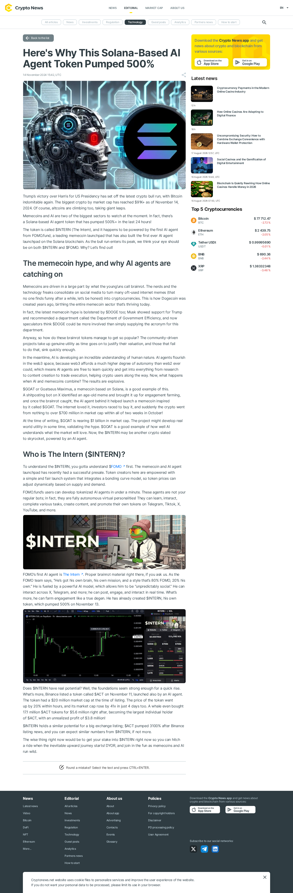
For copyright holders (161, 813)
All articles (51, 22)
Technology (135, 22)
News (113, 8)
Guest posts (158, 22)
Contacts (112, 827)
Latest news (30, 806)
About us (177, 8)
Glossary (111, 841)
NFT (25, 834)
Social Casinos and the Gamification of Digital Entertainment (241, 161)
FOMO (116, 466)
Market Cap (154, 8)
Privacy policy (157, 806)
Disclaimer (154, 820)
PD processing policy (161, 827)
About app (112, 813)
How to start (228, 22)
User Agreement (158, 834)
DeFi (26, 827)
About (110, 806)
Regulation (112, 22)
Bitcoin (27, 820)
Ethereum (29, 841)
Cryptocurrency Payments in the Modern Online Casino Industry (243, 89)
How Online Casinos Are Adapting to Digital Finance (240, 113)
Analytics (180, 22)
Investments (89, 22)
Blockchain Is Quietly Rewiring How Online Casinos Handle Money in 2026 (243, 185)
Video (26, 813)
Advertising (113, 820)
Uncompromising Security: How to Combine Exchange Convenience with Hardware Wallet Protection (241, 139)
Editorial (131, 8)
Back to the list (40, 38)
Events (110, 834)
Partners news (204, 22)
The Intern (71, 574)
